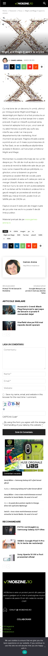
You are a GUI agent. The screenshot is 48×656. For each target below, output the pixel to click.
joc (29, 231)
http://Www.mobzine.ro (31, 266)
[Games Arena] (5, 60)
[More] (41, 66)
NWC (18, 235)
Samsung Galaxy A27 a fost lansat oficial (26, 489)
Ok (25, 652)
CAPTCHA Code (10, 417)
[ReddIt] (35, 66)
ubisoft (33, 235)
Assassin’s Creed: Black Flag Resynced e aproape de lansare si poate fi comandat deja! (30, 310)
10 (10, 231)
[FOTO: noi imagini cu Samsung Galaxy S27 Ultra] (9, 530)
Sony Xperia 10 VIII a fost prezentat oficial (30, 555)
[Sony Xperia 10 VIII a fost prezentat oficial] (9, 557)
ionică (6, 511)
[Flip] (29, 66)
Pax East (26, 235)
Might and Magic (9, 235)
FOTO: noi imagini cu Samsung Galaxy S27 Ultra (30, 528)
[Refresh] (4, 410)
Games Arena (16, 60)
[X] (12, 66)
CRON (16, 231)
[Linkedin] (18, 66)
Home (5, 11)
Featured (12, 11)
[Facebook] (6, 66)
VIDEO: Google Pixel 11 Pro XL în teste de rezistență (30, 542)
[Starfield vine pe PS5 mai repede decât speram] (9, 325)
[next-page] (8, 334)
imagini (22, 231)
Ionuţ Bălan (8, 480)
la (33, 231)
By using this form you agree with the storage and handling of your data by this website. (24, 423)
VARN (40, 235)
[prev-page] (4, 334)
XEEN (8, 239)
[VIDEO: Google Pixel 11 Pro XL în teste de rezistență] (9, 544)
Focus (20, 11)
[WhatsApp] (23, 66)
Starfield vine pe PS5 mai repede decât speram (30, 323)
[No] (45, 646)
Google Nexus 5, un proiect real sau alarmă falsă (35, 291)
